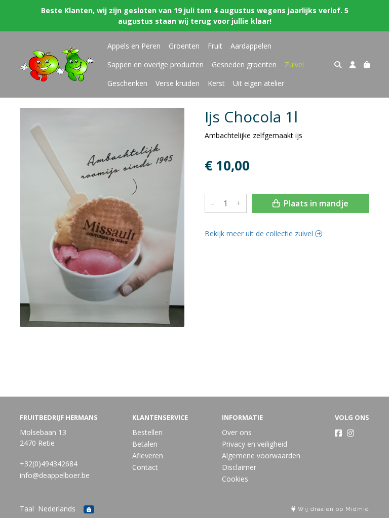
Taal (27, 508)
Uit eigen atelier (258, 83)
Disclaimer (239, 467)
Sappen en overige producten (155, 64)
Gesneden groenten (244, 64)
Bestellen (147, 432)
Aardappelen (250, 46)
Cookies (235, 479)
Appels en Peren (134, 46)
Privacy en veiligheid (254, 444)
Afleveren (147, 455)
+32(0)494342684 (48, 463)
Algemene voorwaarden (261, 455)
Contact (145, 467)
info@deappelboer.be (55, 475)
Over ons (237, 432)
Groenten (184, 46)
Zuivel (294, 64)
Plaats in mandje (315, 203)
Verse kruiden (177, 83)
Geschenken (127, 83)
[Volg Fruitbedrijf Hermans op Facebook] (338, 433)
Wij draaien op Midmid (332, 509)
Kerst (216, 83)
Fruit (215, 46)
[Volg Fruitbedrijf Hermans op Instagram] (350, 433)
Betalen (145, 444)
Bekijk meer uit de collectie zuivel (260, 233)
